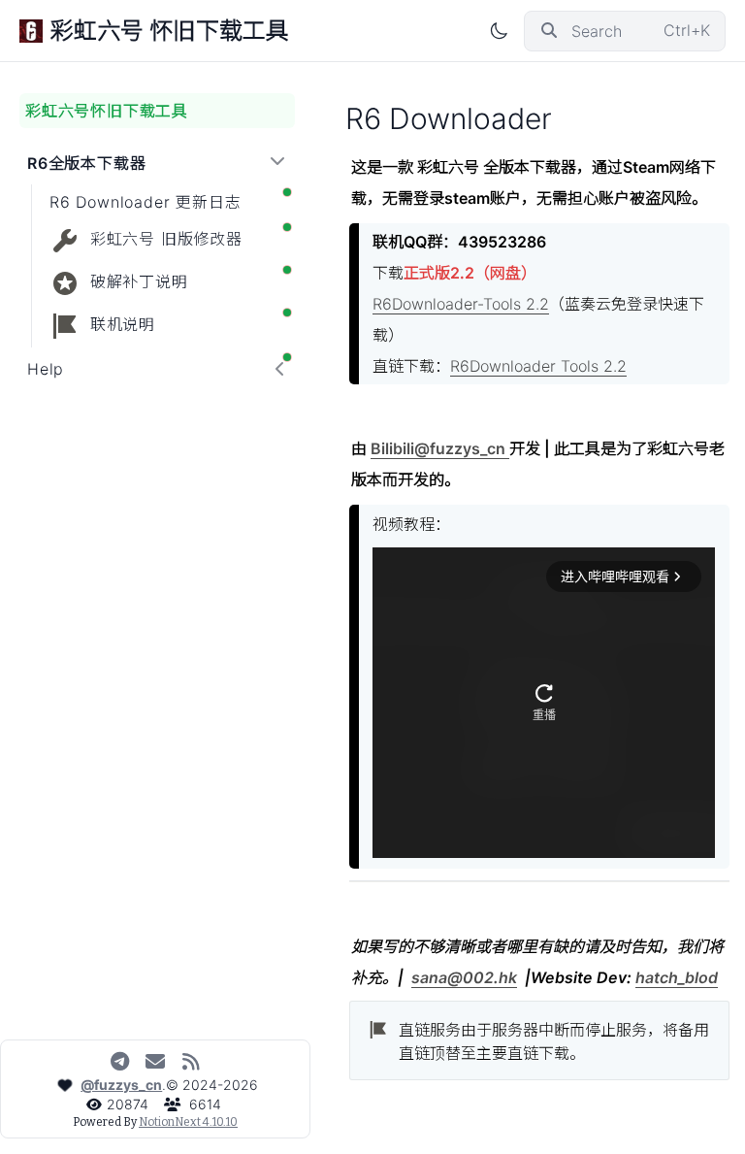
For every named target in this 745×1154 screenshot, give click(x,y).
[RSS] (191, 1061)
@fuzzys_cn (121, 1084)
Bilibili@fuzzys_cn (440, 448)
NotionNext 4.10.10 (188, 1122)
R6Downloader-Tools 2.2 (460, 303)
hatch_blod (676, 977)
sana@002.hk (464, 977)
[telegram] (120, 1061)
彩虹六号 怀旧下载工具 (169, 30)
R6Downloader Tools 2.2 (538, 366)
